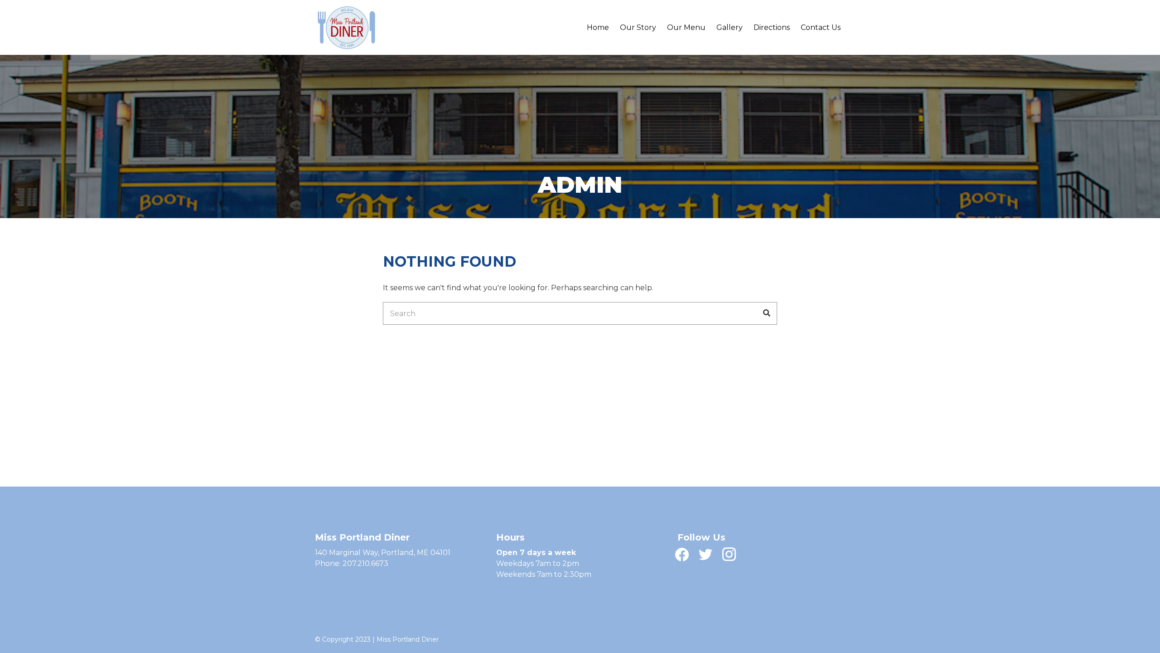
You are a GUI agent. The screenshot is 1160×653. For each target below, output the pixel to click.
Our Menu (686, 27)
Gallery (729, 27)
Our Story (638, 27)
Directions (772, 27)
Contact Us (821, 27)
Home (598, 27)
